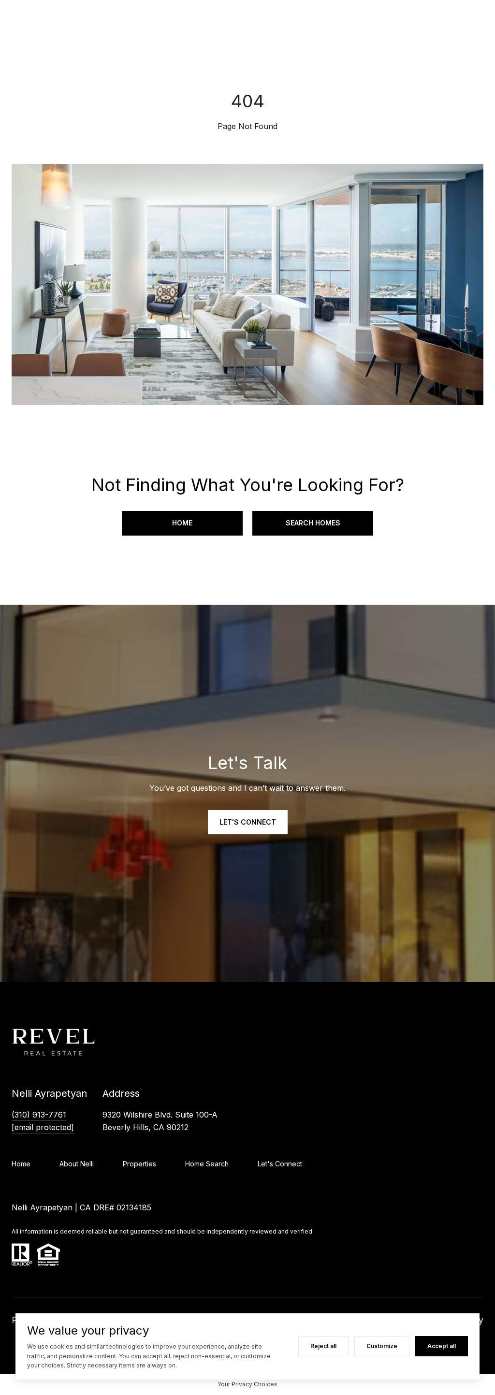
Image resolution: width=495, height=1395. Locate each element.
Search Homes (313, 523)
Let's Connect (280, 1164)
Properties (139, 1164)
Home (182, 523)
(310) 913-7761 (39, 1114)
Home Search (207, 1164)
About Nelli (76, 1164)
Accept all (441, 1346)
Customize (381, 1346)
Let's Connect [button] (247, 822)
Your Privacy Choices (247, 1384)
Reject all (323, 1346)
